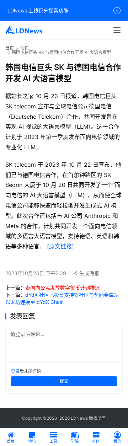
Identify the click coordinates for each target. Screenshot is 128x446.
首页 (9, 48)
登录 (15, 371)
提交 (64, 381)
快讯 (24, 48)
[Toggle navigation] (117, 30)
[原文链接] (60, 246)
